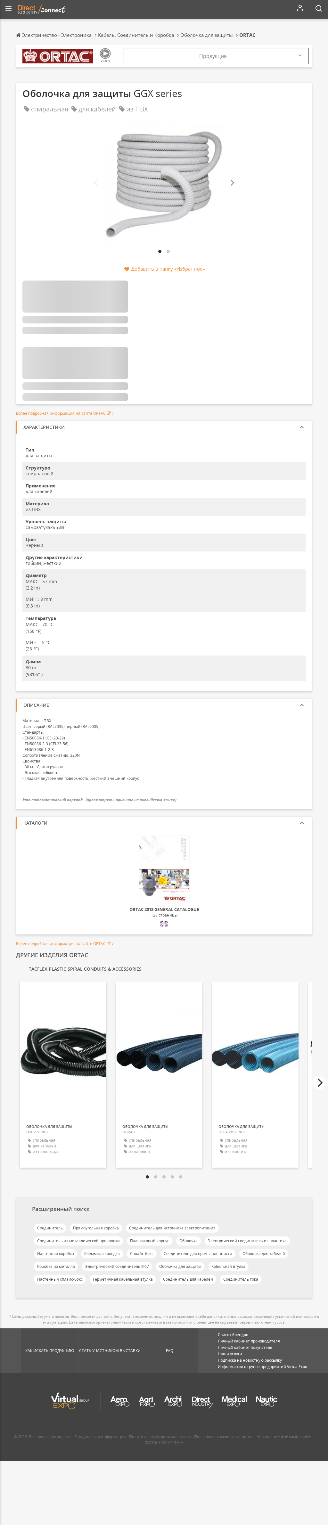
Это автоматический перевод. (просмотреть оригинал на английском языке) (99, 800)
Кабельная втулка (228, 1266)
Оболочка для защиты (180, 1266)
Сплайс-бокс (141, 1253)
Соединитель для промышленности (198, 1253)
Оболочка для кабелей (263, 1253)
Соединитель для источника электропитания (172, 1228)
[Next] (232, 183)
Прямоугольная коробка (96, 1228)
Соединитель (50, 1228)
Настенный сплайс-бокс (60, 1279)
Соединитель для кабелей (188, 1279)
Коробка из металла (56, 1266)
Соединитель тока (240, 1279)
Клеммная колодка (102, 1253)
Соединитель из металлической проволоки (78, 1241)
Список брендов (233, 1334)
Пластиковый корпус (149, 1241)
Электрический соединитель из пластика (247, 1241)
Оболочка (188, 1241)
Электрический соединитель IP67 (117, 1266)
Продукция (213, 56)
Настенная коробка (55, 1253)
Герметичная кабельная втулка (123, 1279)
